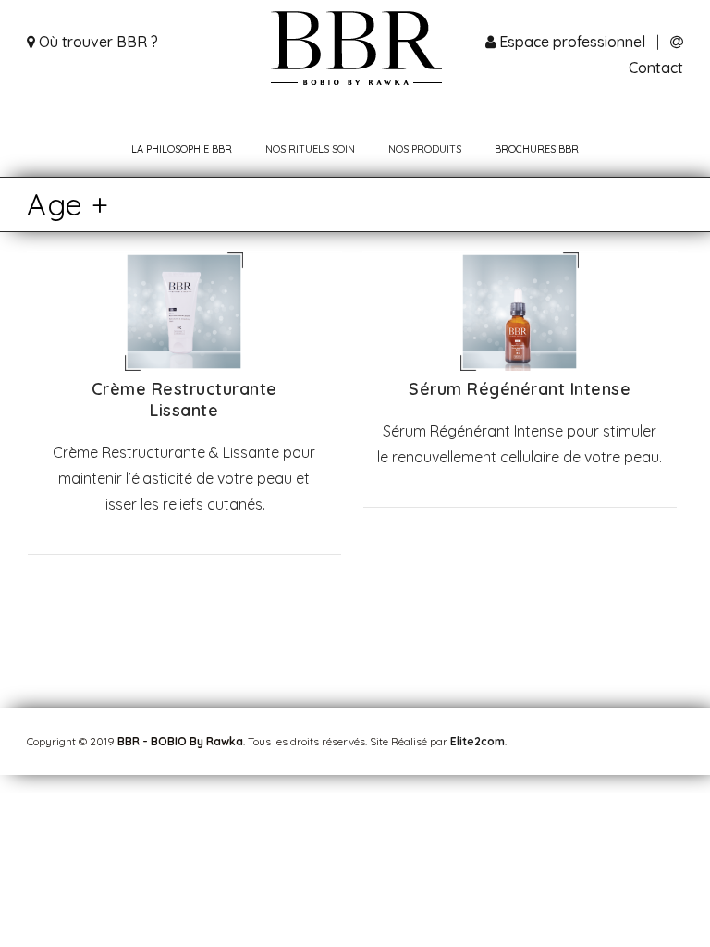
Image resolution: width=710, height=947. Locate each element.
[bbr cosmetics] (355, 50)
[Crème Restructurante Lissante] (184, 365)
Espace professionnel (572, 41)
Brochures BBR (537, 148)
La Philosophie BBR (181, 148)
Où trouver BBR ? (96, 41)
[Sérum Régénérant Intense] (519, 365)
